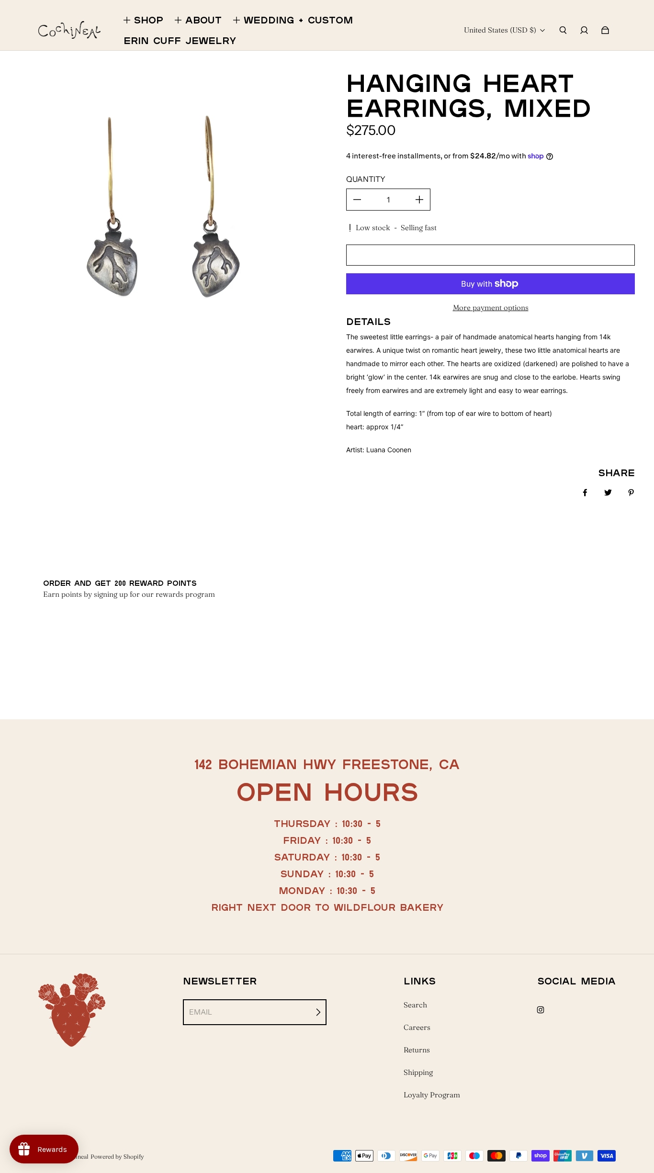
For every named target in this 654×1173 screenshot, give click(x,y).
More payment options (491, 307)
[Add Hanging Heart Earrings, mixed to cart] (490, 255)
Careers (417, 1027)
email (200, 1012)
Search (415, 1004)
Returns (417, 1049)
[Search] (563, 30)
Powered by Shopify (117, 1156)
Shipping (418, 1072)
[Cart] (605, 30)
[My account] (584, 30)
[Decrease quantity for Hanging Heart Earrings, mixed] (357, 199)
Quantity (365, 179)
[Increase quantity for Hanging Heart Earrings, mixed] (419, 199)
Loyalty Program (432, 1094)
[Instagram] (540, 1009)
